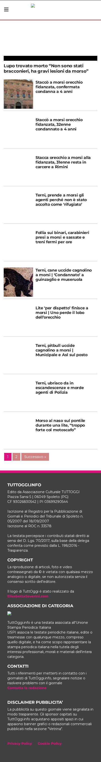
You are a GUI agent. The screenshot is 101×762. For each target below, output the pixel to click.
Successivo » (35, 457)
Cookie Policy (50, 743)
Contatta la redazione (27, 688)
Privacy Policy (19, 743)
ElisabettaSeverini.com (28, 596)
